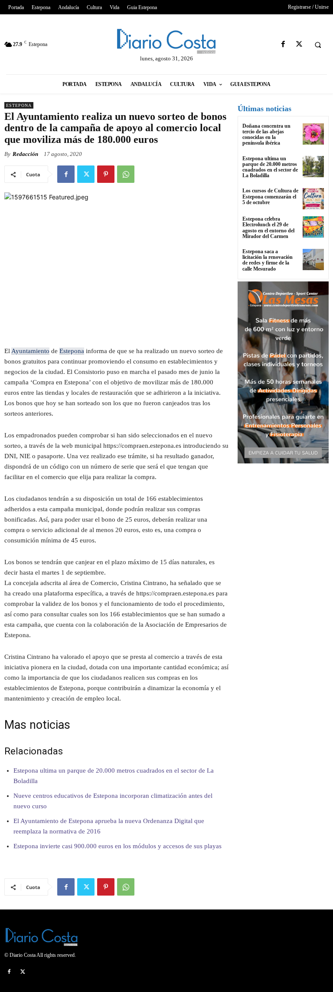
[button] (318, 45)
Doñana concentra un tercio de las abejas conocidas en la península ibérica (266, 134)
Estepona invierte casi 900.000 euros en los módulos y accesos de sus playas (117, 846)
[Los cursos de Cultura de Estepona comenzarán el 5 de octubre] (313, 198)
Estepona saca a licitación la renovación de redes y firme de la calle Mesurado (267, 260)
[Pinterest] (105, 174)
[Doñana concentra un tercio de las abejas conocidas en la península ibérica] (313, 134)
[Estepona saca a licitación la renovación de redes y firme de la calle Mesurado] (313, 259)
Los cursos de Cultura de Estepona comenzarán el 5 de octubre (270, 196)
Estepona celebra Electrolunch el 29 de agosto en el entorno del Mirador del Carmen (268, 227)
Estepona (19, 105)
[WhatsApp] (125, 174)
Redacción (25, 154)
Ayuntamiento (30, 350)
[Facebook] (283, 44)
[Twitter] (299, 44)
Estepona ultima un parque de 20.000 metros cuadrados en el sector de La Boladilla (270, 167)
